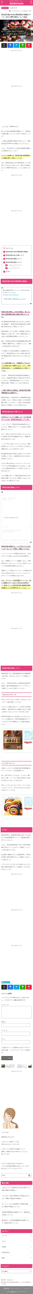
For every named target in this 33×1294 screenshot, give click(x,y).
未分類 (4, 1247)
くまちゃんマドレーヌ (13, 265)
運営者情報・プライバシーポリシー (13, 1288)
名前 (3, 1022)
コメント (5, 1004)
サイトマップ (27, 1288)
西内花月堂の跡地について (12, 258)
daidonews (16, 3)
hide (12, 248)
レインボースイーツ (13, 268)
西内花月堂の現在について (12, 262)
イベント (4, 1236)
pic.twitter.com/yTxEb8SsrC (11, 294)
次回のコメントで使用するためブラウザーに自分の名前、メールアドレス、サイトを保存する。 (16, 1050)
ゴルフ (4, 1241)
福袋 (3, 1258)
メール (4, 1030)
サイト (3, 1039)
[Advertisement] (16, 68)
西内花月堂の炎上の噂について (14, 255)
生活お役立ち (5, 7)
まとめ (7, 271)
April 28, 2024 (22, 299)
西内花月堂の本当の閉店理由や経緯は (16, 251)
